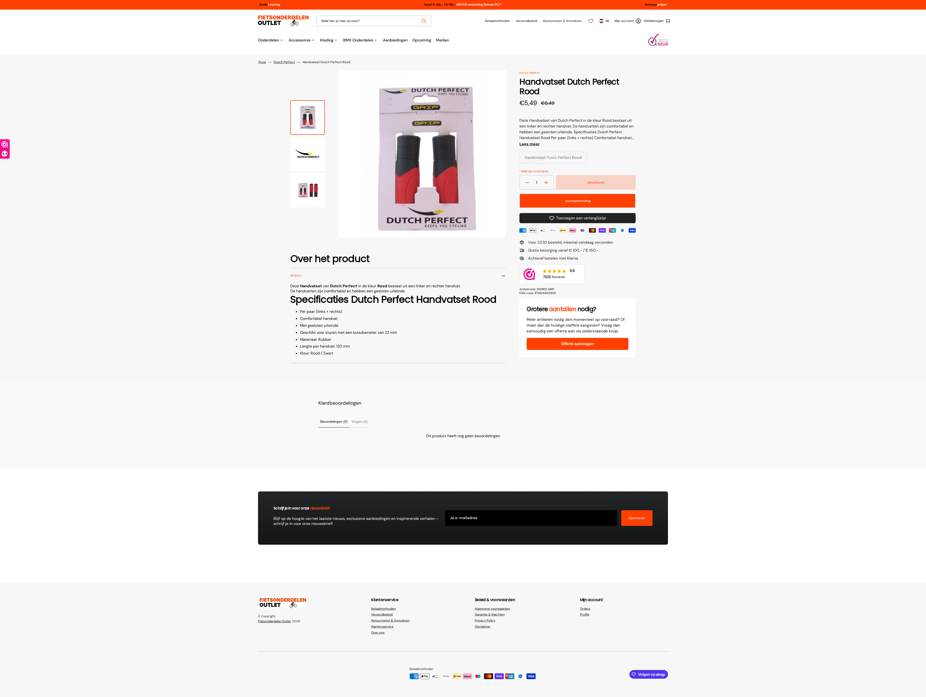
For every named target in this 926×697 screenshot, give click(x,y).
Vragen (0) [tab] (360, 421)
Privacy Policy (485, 620)
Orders (585, 609)
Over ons (378, 632)
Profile (584, 614)
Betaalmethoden (383, 609)
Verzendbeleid (382, 614)
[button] (627, 21)
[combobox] (373, 20)
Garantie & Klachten (490, 614)
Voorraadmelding (577, 201)
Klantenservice (382, 626)
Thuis (262, 62)
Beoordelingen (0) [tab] (334, 421)
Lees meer (529, 144)
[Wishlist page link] (590, 21)
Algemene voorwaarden (492, 609)
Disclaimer (482, 626)
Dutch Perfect (284, 62)
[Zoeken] (425, 21)
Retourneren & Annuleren (390, 620)
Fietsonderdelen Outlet (274, 621)
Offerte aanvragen (577, 344)
